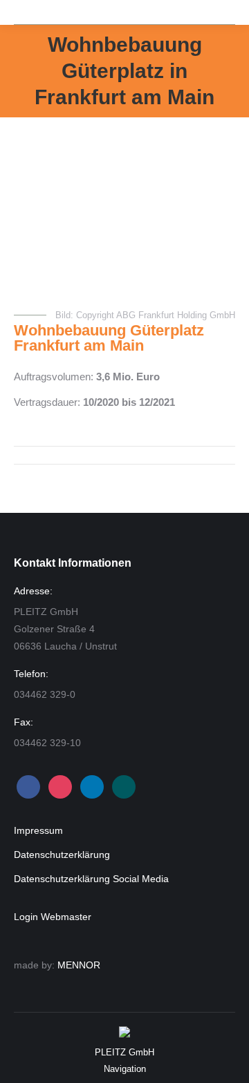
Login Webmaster (52, 916)
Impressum (38, 830)
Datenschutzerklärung (62, 854)
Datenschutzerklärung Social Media (91, 878)
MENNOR (78, 964)
